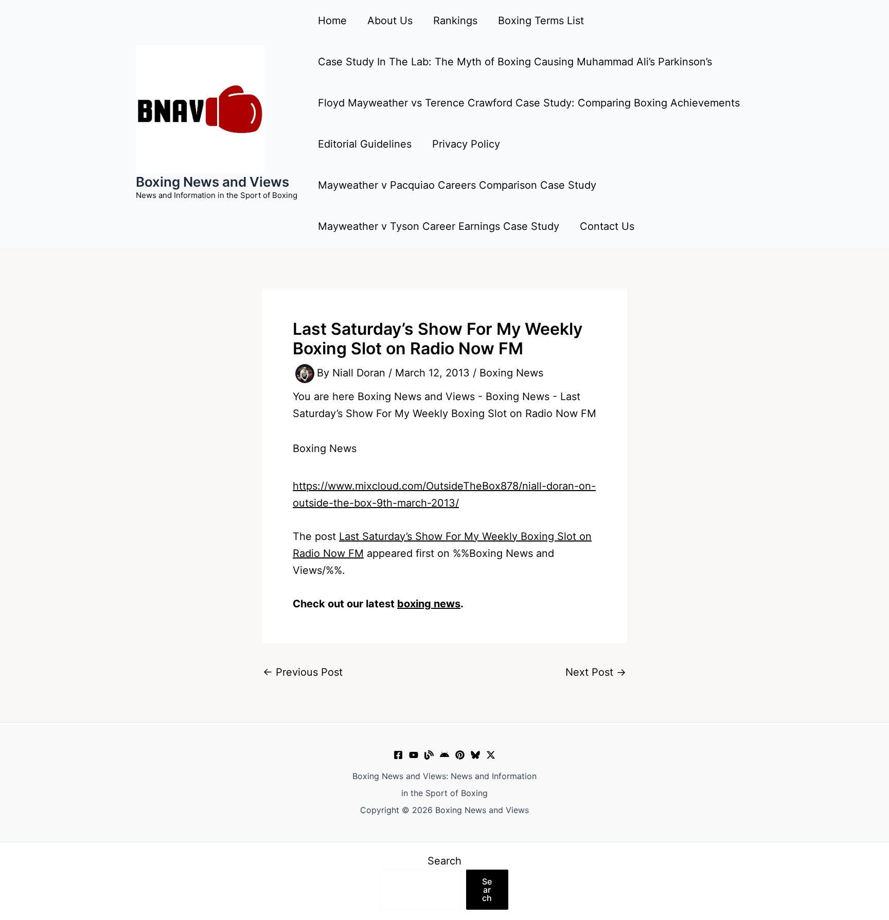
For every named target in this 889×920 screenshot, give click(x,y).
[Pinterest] (460, 755)
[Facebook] (398, 755)
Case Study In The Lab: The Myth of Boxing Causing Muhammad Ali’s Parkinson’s (515, 62)
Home (332, 20)
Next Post (595, 672)
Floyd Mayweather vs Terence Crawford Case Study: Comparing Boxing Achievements (529, 103)
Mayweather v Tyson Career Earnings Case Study (438, 226)
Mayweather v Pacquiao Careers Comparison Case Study (457, 185)
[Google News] (444, 755)
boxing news (428, 604)
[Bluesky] (475, 755)
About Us (390, 20)
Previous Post (303, 672)
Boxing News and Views (212, 182)
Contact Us (607, 226)
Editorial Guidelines (365, 144)
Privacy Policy (466, 144)
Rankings (455, 20)
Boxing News (511, 373)
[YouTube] (413, 755)
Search (444, 861)
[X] (490, 755)
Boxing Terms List (541, 20)
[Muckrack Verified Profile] (429, 755)
